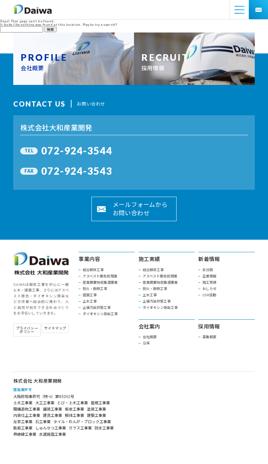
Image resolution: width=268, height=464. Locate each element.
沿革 (146, 343)
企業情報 (209, 276)
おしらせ (209, 289)
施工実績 (209, 282)
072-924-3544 (76, 150)
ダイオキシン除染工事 (100, 314)
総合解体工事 (93, 270)
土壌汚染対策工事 (97, 307)
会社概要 (150, 337)
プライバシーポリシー (27, 329)
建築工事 (90, 295)
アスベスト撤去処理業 (100, 276)
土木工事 (90, 301)
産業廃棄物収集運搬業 (100, 282)
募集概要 (209, 337)
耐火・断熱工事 (95, 289)
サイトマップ (55, 328)
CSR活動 (209, 295)
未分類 (207, 270)
